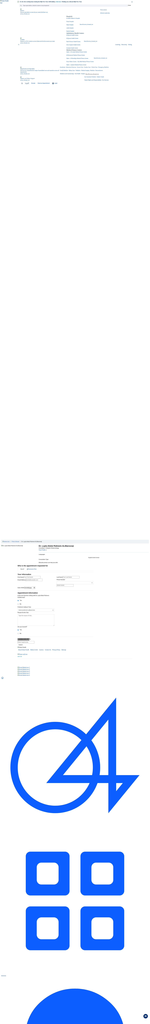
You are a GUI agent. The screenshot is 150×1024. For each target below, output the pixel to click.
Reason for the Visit (23, 612)
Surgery (83, 73)
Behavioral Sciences (71, 67)
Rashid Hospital (70, 31)
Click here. (58, 1)
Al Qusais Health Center (72, 38)
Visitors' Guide (100, 76)
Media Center (4, 97)
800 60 (20, 656)
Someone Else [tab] (32, 569)
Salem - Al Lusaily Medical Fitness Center (76, 52)
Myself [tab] (22, 569)
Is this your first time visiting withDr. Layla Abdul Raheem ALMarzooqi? (33, 596)
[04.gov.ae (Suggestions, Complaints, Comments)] (75, 753)
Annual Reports (4, 99)
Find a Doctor (15, 541)
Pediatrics (78, 70)
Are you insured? (22, 626)
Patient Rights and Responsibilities (92, 80)
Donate (33, 83)
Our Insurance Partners (90, 76)
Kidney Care (72, 70)
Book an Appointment (44, 83)
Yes (21, 600)
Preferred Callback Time (24, 607)
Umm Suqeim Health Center (73, 44)
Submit (20, 645)
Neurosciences (99, 70)
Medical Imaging (85, 70)
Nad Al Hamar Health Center (73, 41)
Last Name (60, 577)
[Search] (21, 5)
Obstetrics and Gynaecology (67, 73)
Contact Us (3, 105)
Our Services (105, 80)
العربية (27, 83)
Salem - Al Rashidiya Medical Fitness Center (77, 58)
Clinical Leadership (105, 13)
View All (86, 24)
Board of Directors (5, 92)
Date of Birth (21, 587)
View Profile (42, 550)
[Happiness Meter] (2, 677)
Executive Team (4, 93)
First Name (21, 577)
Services (3, 975)
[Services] (75, 900)
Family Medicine (64, 70)
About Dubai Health (5, 88)
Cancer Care (80, 67)
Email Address (22, 580)
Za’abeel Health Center (72, 48)
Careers (2, 101)
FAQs (1, 103)
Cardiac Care (87, 67)
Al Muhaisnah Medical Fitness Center (75, 55)
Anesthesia (62, 67)
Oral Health (77, 73)
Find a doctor (103, 9)
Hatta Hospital (69, 24)
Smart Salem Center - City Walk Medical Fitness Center (80, 61)
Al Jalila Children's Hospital (73, 18)
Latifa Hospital (69, 28)
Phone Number (61, 579)
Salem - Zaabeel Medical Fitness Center (76, 64)
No (20, 604)
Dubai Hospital (70, 21)
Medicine (92, 70)
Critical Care (94, 67)
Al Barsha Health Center (72, 35)
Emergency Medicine (103, 67)
